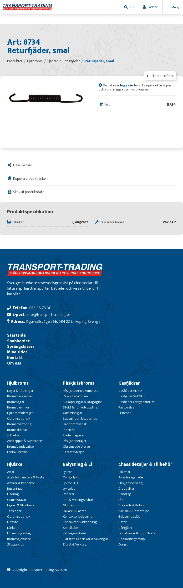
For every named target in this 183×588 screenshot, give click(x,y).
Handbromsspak (75, 424)
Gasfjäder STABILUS (132, 396)
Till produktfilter (161, 76)
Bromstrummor (18, 407)
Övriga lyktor (72, 477)
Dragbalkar (126, 489)
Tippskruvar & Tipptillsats (136, 533)
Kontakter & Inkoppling (80, 522)
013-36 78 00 (40, 307)
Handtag (124, 494)
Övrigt (123, 544)
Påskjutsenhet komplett (80, 391)
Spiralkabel (71, 528)
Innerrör (69, 430)
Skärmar (124, 472)
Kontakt (15, 357)
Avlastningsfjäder (131, 477)
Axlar (10, 472)
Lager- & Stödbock (20, 505)
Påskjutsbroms (78, 383)
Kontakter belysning (78, 516)
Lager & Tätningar (20, 391)
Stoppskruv (15, 544)
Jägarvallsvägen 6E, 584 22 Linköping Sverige (63, 321)
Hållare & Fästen (74, 511)
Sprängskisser (20, 346)
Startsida (16, 335)
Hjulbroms (18, 383)
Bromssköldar (17, 430)
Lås (120, 500)
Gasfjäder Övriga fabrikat (136, 402)
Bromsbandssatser (21, 447)
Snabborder (18, 341)
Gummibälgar (72, 413)
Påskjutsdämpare (75, 396)
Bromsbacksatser (20, 396)
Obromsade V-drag (76, 447)
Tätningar (14, 511)
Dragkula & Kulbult (132, 505)
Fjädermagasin (73, 435)
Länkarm (13, 528)
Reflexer (68, 494)
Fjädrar (15, 435)
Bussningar (15, 489)
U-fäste (12, 522)
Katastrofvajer (73, 452)
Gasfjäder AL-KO (130, 391)
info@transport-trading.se (48, 314)
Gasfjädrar (129, 383)
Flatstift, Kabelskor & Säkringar (85, 539)
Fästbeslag (126, 407)
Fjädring (13, 494)
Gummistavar (16, 500)
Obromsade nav (18, 419)
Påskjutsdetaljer (74, 441)
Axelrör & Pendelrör (21, 483)
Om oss (14, 363)
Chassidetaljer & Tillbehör (145, 464)
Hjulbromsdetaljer (20, 413)
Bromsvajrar (15, 402)
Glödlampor (71, 505)
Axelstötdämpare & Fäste (25, 477)
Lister (122, 522)
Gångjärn (125, 528)
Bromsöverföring (19, 424)
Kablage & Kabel (74, 533)
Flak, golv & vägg (130, 483)
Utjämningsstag (19, 533)
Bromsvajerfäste (19, 539)
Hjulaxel (15, 464)
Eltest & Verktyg (75, 544)
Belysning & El (77, 464)
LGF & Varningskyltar (78, 500)
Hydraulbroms (17, 452)
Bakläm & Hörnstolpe (133, 511)
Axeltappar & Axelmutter (25, 441)
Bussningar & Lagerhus (80, 419)
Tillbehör (124, 413)
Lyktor (67, 472)
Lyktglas (69, 489)
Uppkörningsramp (131, 539)
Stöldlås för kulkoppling (80, 407)
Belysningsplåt (129, 516)
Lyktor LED (70, 483)
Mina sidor (17, 352)
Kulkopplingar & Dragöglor (82, 402)
